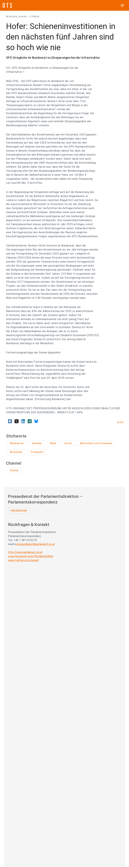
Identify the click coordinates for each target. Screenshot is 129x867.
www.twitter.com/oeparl (23, 560)
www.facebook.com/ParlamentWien (30, 556)
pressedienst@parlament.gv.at (36, 544)
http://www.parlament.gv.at (25, 552)
